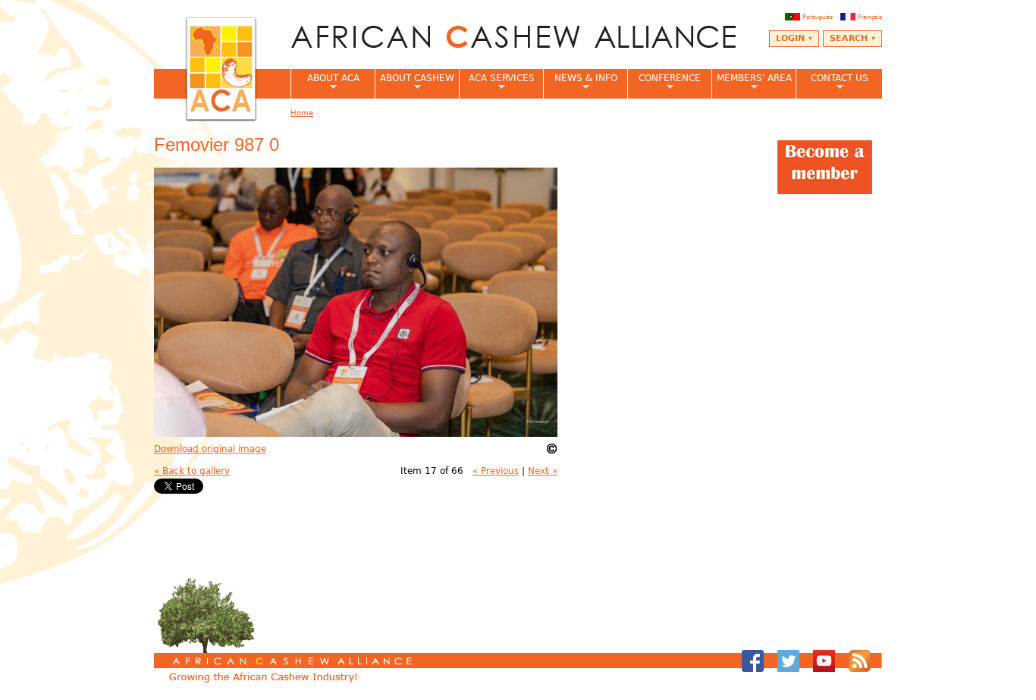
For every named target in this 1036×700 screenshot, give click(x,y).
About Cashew (414, 83)
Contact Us (832, 83)
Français (870, 16)
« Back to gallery (192, 471)
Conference (664, 83)
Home (301, 112)
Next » (542, 471)
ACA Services (497, 83)
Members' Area (751, 83)
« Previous (495, 471)
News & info (580, 83)
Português (817, 16)
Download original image (210, 449)
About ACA (324, 83)
